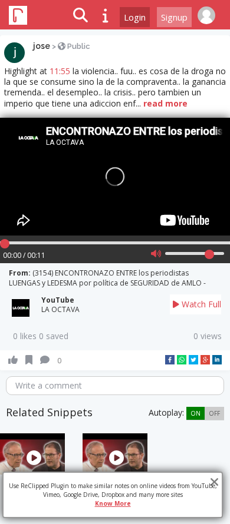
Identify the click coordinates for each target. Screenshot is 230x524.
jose (41, 46)
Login (135, 17)
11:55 (60, 71)
